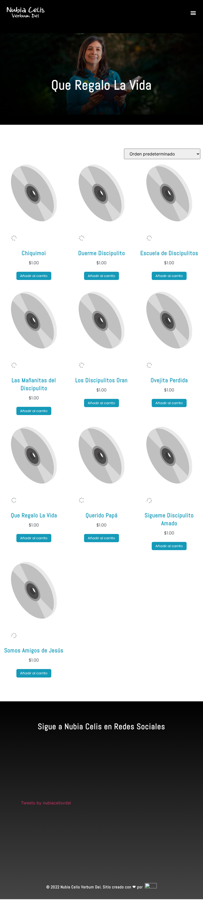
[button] (193, 12)
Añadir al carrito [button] (34, 275)
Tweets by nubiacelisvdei (46, 802)
